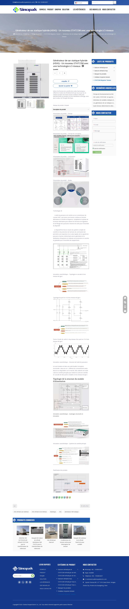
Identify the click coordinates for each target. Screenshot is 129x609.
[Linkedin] (26, 582)
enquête (64, 81)
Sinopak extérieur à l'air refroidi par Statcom (51, 540)
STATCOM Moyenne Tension (102, 80)
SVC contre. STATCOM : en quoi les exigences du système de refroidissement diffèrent (104, 97)
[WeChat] (19, 582)
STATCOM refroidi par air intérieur (68, 572)
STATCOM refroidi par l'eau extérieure (68, 585)
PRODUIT (42, 572)
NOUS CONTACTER (45, 588)
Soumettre (98, 152)
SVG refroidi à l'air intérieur (39, 512)
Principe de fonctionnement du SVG (103, 94)
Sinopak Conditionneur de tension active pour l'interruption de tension (65, 542)
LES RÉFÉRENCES (45, 582)
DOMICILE (43, 569)
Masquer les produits (100, 74)
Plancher (69, 604)
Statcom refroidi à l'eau (101, 71)
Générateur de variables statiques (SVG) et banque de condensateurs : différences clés (104, 100)
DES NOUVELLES (45, 585)
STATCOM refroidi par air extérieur (68, 575)
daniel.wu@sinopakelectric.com (25, 2)
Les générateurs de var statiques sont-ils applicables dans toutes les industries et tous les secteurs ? (104, 103)
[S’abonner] (32, 575)
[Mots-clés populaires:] (114, 2)
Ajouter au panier (64, 86)
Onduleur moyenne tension (102, 77)
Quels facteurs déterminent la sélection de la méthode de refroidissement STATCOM (104, 106)
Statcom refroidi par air (101, 67)
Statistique (53, 512)
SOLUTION (43, 579)
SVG (60, 512)
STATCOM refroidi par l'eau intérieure (68, 582)
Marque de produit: (58, 105)
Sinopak (42, 576)
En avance (64, 604)
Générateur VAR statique (72, 512)
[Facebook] (30, 582)
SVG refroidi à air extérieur (21, 512)
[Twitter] (23, 582)
